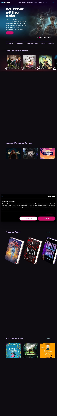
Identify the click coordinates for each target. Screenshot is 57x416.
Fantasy (51, 43)
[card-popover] (14, 62)
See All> (49, 232)
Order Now (10, 33)
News (35, 2)
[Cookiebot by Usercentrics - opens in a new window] (49, 196)
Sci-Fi (43, 43)
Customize (27, 218)
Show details (49, 214)
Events (39, 2)
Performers (30, 2)
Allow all (46, 218)
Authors (24, 2)
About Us (45, 2)
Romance (19, 43)
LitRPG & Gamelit (32, 43)
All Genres (9, 43)
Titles (19, 2)
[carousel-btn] (37, 37)
